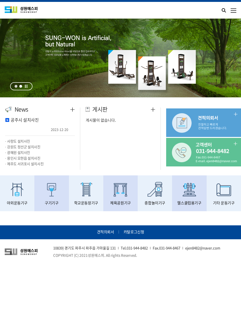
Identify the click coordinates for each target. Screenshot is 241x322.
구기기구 (51, 203)
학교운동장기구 (86, 203)
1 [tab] (16, 86)
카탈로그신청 (134, 232)
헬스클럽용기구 (189, 203)
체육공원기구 (120, 203)
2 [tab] (20, 86)
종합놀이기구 (155, 203)
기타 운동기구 (223, 203)
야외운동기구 (17, 203)
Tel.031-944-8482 (134, 248)
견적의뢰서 (105, 232)
